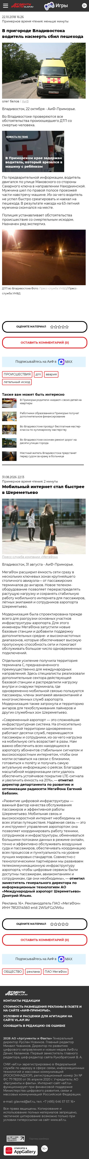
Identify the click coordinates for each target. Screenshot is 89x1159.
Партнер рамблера (39, 1138)
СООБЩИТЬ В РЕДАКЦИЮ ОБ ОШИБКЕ (34, 1026)
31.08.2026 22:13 (13, 477)
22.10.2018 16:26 (13, 17)
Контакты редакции (21, 1001)
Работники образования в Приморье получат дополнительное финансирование (49, 415)
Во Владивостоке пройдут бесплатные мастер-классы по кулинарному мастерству (50, 428)
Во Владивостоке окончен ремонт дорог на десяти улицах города (48, 441)
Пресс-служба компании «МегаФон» (30, 557)
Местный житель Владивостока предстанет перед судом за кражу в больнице (48, 454)
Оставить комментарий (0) (45, 342)
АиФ (25, 101)
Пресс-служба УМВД (53, 288)
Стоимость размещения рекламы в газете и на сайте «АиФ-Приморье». (42, 1008)
